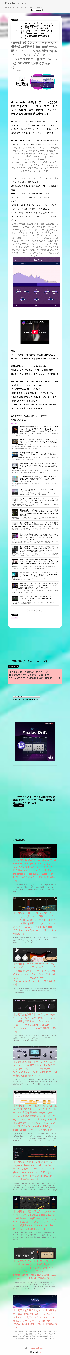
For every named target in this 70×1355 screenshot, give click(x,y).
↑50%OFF (21, 31)
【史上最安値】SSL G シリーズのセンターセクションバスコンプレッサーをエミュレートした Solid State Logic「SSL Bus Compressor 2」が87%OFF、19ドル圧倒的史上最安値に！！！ (39, 574)
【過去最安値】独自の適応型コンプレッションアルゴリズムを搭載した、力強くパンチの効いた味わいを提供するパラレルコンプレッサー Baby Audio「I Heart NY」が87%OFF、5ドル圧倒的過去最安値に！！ (35, 524)
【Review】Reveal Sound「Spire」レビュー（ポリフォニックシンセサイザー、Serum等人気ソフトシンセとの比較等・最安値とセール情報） (39, 454)
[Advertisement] (35, 643)
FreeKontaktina (15, 3)
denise (14, 423)
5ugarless (41, 1352)
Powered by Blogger (36, 1348)
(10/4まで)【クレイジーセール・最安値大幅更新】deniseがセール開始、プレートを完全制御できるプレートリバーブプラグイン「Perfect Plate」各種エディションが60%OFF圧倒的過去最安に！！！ (39, 31)
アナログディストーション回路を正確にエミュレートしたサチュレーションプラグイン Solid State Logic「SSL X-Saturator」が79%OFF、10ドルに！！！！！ (39, 598)
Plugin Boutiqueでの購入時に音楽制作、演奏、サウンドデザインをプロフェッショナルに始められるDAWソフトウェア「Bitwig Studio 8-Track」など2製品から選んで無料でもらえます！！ (35, 500)
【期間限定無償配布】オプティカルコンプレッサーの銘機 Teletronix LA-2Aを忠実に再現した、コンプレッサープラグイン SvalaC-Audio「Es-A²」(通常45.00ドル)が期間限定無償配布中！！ (35, 1068)
